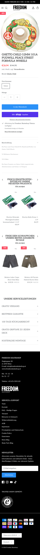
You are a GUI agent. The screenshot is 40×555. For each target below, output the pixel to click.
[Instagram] (7, 482)
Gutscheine (6, 436)
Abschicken (9, 475)
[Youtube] (11, 482)
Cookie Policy (7, 433)
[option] (20, 32)
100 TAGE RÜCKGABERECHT (16, 322)
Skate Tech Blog (7, 443)
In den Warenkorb (20, 107)
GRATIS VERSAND (10, 306)
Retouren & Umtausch (10, 417)
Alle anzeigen (20, 186)
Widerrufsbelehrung (9, 420)
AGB (3, 423)
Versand (5, 414)
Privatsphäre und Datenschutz (13, 430)
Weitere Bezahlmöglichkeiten (20, 120)
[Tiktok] (15, 482)
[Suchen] (7, 7)
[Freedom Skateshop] (20, 8)
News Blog (5, 440)
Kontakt (5, 407)
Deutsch (6, 542)
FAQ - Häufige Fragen (9, 410)
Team (4, 404)
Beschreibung (7, 143)
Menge (4, 93)
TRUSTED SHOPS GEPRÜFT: (12, 492)
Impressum (5, 427)
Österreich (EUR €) (10, 535)
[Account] (32, 7)
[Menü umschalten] (2, 7)
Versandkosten (19, 69)
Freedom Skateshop (12, 547)
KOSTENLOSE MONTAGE (14, 341)
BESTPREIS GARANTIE (12, 314)
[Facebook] (3, 482)
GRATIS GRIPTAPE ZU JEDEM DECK (16, 331)
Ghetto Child (11, 74)
